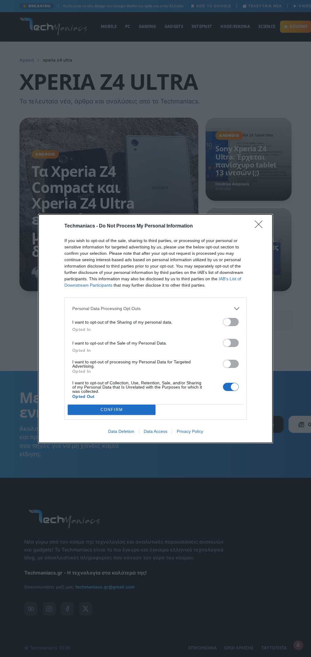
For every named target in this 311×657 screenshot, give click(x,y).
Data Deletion (121, 431)
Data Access (155, 431)
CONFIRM (112, 409)
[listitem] (155, 308)
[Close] (260, 226)
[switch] (231, 322)
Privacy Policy (190, 431)
